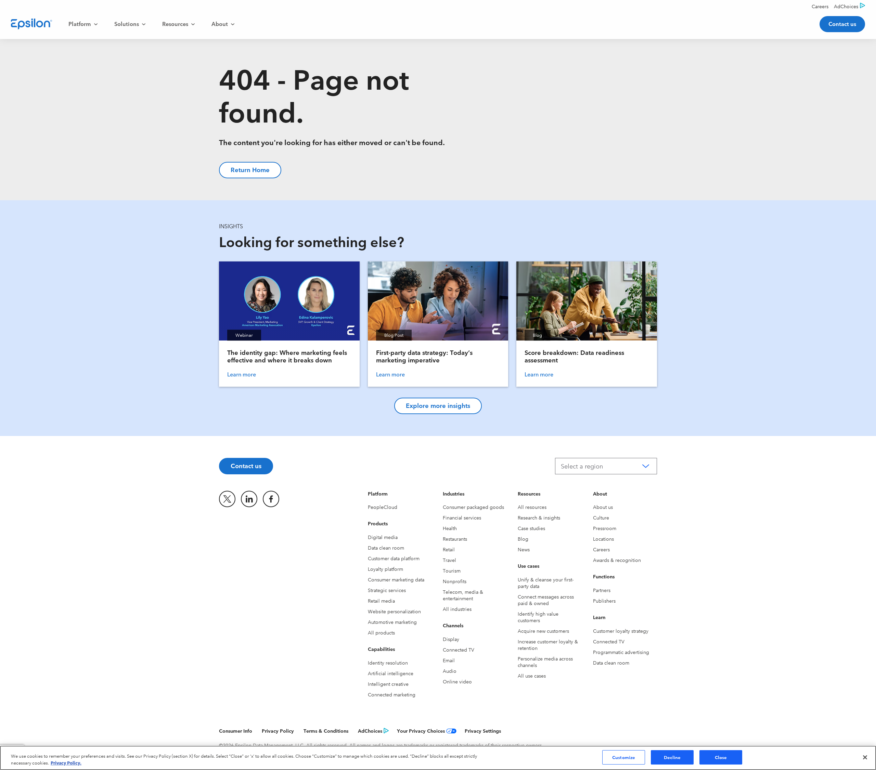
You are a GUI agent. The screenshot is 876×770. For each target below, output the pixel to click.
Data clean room (386, 547)
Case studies (531, 528)
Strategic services (387, 590)
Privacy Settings (483, 730)
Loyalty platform (385, 568)
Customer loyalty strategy (620, 630)
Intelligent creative (388, 683)
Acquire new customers (543, 630)
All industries (457, 608)
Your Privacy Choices (421, 730)
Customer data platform (394, 558)
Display (451, 639)
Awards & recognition (617, 559)
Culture (601, 517)
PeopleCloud (382, 506)
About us (603, 506)
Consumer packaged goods (473, 506)
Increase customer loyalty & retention (548, 644)
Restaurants (455, 538)
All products (381, 632)
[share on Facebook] (271, 499)
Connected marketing (391, 694)
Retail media (381, 600)
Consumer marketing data (396, 579)
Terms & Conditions (326, 730)
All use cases (532, 675)
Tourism (452, 570)
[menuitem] (83, 24)
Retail (449, 549)
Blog (523, 538)
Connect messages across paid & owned (546, 599)
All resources (532, 506)
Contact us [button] (842, 23)
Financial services (462, 517)
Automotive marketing (392, 621)
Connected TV (458, 649)
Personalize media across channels (545, 661)
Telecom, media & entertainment (463, 595)
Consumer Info (235, 730)
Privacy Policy (278, 730)
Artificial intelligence (390, 673)
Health (450, 528)
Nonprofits (454, 581)
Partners (601, 590)
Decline (672, 757)
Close (721, 757)
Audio (449, 670)
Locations (603, 538)
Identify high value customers (538, 617)
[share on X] (227, 499)
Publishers (604, 600)
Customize (623, 757)
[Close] (865, 757)
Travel (449, 559)
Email (449, 660)
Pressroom (604, 528)
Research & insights (539, 517)
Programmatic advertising (621, 652)
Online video (457, 681)
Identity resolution (388, 662)
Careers (601, 549)
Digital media (383, 537)
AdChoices (370, 730)
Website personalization (394, 611)
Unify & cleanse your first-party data (546, 582)
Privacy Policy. (66, 762)
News (524, 549)
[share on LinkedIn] (249, 499)
